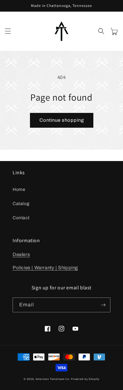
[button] (8, 31)
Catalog (21, 203)
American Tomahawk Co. (53, 379)
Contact (21, 217)
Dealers (21, 254)
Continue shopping (61, 120)
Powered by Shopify (85, 379)
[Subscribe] (103, 305)
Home (19, 189)
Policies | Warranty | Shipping (45, 267)
